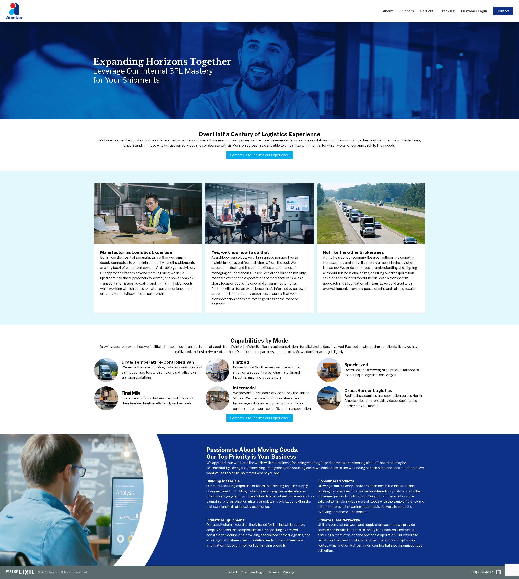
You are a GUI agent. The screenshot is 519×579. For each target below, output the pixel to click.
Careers (274, 572)
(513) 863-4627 (481, 572)
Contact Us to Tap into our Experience (259, 155)
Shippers (406, 11)
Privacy (288, 572)
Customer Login (474, 11)
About (388, 11)
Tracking (447, 11)
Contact (503, 11)
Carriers (426, 11)
